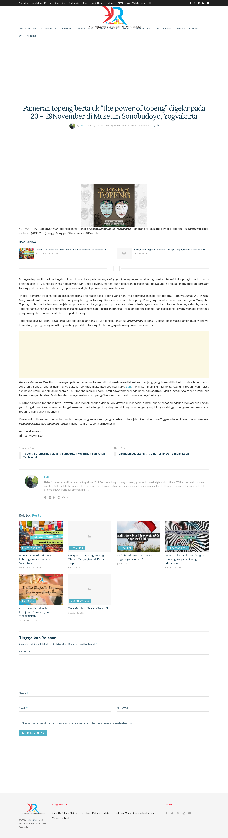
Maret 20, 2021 (76, 613)
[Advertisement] (114, 59)
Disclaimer (106, 813)
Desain (47, 3)
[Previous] (111, 268)
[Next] (117, 268)
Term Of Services (72, 813)
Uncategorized (112, 125)
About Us (56, 813)
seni (128, 386)
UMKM (120, 3)
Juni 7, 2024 (141, 253)
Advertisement (147, 813)
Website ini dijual (60, 818)
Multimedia (74, 3)
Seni (85, 3)
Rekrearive (32, 820)
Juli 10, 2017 (94, 125)
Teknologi (108, 3)
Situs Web (123, 708)
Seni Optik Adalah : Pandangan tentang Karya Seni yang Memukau (184, 559)
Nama (23, 693)
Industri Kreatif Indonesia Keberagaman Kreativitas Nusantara (71, 249)
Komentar (26, 651)
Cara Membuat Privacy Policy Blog (89, 608)
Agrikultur (24, 3)
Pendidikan (96, 3)
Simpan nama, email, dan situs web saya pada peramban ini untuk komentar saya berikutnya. (77, 723)
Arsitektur (37, 3)
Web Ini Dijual (138, 3)
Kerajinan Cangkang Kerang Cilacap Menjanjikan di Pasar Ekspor (170, 249)
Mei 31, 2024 (124, 564)
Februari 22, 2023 (29, 620)
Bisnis (127, 3)
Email (23, 708)
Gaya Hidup (59, 3)
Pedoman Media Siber (126, 813)
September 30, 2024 (48, 253)
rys (81, 125)
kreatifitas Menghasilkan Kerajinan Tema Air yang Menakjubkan (34, 612)
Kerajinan (77, 548)
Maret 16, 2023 (174, 567)
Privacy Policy (91, 813)
